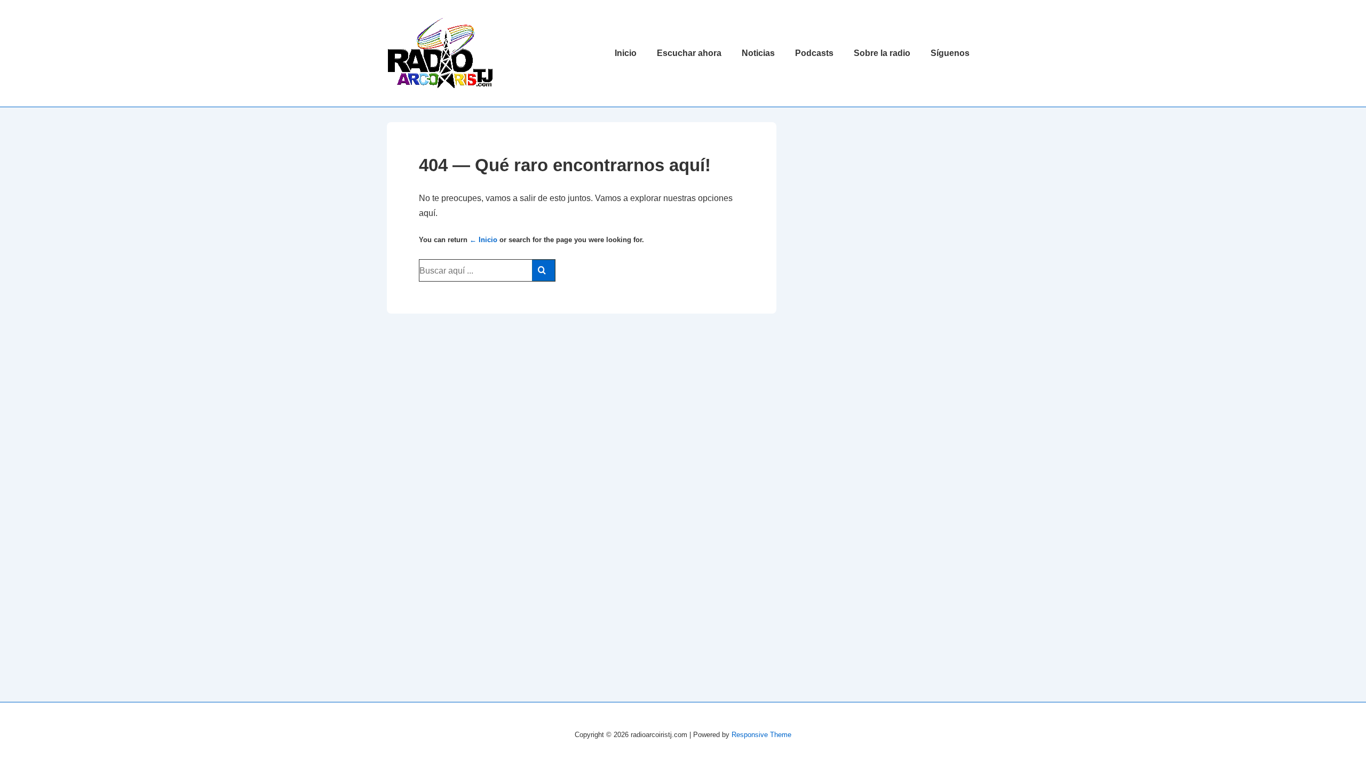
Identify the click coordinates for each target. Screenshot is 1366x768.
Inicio (626, 53)
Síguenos (950, 53)
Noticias (758, 53)
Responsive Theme (761, 735)
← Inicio (483, 240)
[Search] (543, 270)
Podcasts (814, 53)
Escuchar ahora (689, 53)
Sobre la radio (882, 53)
